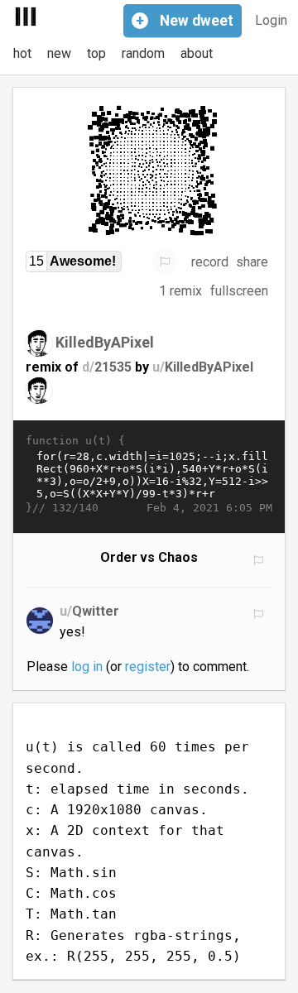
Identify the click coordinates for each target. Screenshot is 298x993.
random (143, 53)
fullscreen (239, 291)
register (148, 666)
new (59, 53)
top (96, 53)
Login (271, 20)
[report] (164, 261)
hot (22, 53)
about (196, 53)
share (252, 262)
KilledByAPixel (104, 342)
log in (87, 666)
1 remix (180, 291)
